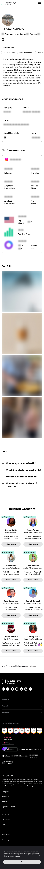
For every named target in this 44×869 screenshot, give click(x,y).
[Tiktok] (12, 689)
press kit (5, 801)
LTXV (3, 825)
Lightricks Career (8, 807)
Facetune (5, 830)
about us (5, 796)
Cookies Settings (15, 856)
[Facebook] (8, 689)
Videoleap (5, 840)
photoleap (6, 835)
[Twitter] (21, 689)
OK (22, 862)
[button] (39, 3)
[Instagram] (3, 689)
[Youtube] (17, 689)
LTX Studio (6, 820)
